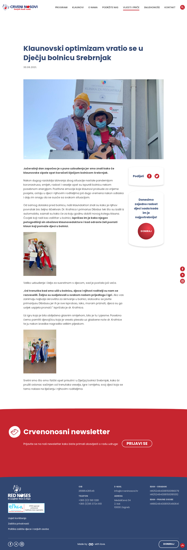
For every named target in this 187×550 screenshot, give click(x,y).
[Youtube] (16, 544)
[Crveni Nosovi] (20, 7)
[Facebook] (10, 544)
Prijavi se (137, 443)
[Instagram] (21, 544)
